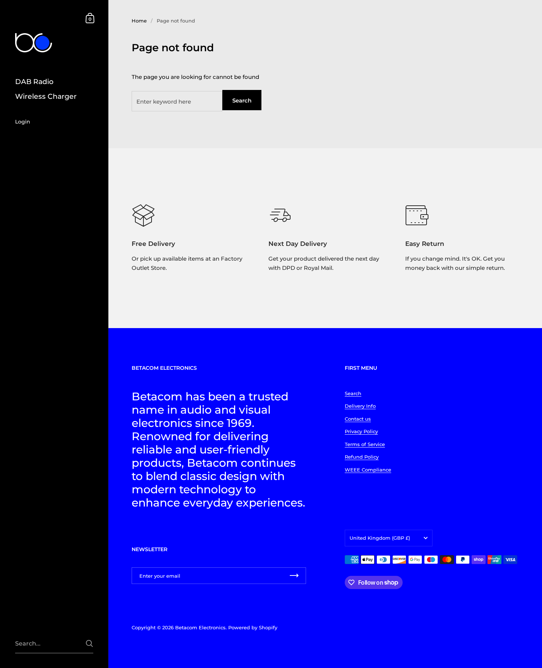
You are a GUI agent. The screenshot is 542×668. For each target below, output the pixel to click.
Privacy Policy (361, 431)
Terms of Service (365, 444)
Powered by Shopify (252, 627)
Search (241, 100)
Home (139, 21)
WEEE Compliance (368, 470)
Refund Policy (362, 457)
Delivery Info (360, 406)
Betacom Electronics (200, 627)
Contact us (358, 419)
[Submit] (89, 643)
